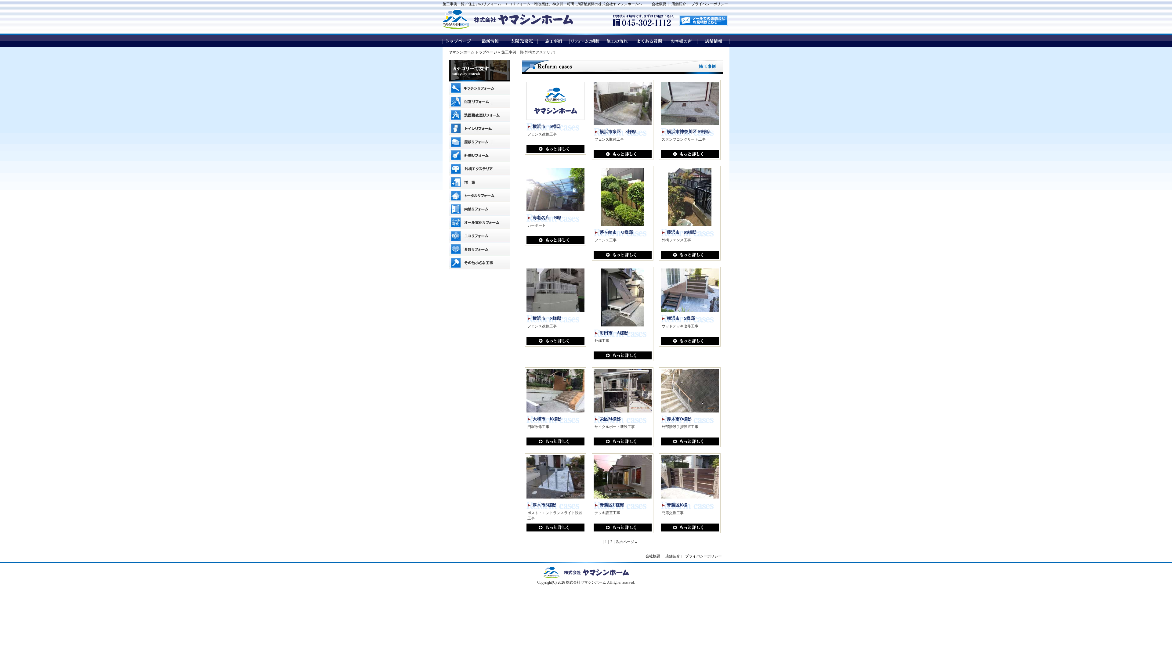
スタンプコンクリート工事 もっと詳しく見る (690, 154)
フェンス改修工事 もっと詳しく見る (555, 149)
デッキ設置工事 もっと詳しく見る (623, 527)
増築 (479, 182)
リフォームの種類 (585, 41)
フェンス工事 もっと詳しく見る (623, 255)
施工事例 (554, 41)
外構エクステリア (479, 168)
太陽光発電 (522, 41)
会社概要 (659, 4)
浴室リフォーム (479, 101)
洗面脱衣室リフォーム (479, 115)
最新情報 (490, 41)
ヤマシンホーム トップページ (473, 52)
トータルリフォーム (479, 195)
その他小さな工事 (479, 262)
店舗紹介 (678, 4)
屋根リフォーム (479, 142)
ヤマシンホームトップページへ (586, 572)
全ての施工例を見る (479, 276)
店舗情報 (713, 41)
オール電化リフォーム (479, 222)
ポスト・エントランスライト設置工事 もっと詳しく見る (555, 527)
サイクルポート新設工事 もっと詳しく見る (623, 441)
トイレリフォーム (479, 128)
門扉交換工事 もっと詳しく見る (690, 527)
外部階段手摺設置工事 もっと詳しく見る (690, 441)
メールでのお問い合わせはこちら (703, 20)
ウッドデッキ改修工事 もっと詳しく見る (690, 341)
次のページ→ (627, 542)
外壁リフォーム (479, 155)
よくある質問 (649, 41)
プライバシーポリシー (709, 4)
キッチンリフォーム (479, 88)
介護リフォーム (479, 249)
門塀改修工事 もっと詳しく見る (555, 441)
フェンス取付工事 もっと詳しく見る (623, 154)
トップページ (458, 41)
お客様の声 (681, 41)
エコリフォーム (479, 236)
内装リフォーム (479, 209)
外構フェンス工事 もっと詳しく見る (690, 255)
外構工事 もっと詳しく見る (623, 355)
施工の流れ (617, 41)
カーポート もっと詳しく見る (555, 240)
